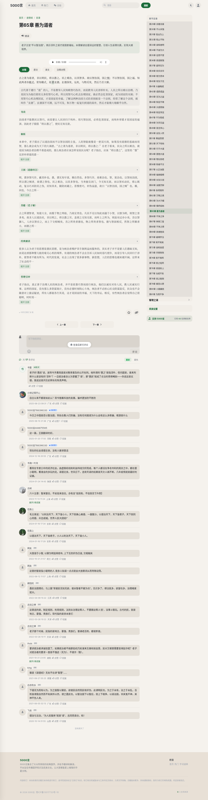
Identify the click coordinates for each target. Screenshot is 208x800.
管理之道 (153, 300)
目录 (38, 18)
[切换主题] (191, 5)
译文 (47, 70)
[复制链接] (136, 312)
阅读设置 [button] (153, 309)
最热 (136, 360)
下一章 (96, 324)
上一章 (63, 324)
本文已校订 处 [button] (27, 312)
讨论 (59, 5)
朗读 (27, 36)
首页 (33, 5)
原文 (36, 70)
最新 (128, 360)
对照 (24, 70)
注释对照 (61, 70)
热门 (46, 5)
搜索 (146, 5)
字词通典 (184, 764)
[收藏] (129, 312)
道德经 (29, 18)
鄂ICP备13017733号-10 (47, 792)
